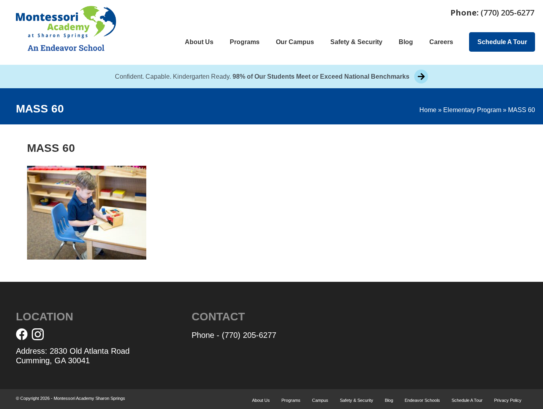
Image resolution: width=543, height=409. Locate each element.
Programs (245, 42)
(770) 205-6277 (507, 12)
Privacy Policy (508, 400)
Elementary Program (472, 110)
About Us (199, 42)
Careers (441, 42)
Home (427, 110)
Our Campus (295, 42)
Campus (320, 400)
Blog (406, 42)
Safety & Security (356, 42)
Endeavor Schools (422, 400)
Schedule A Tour (502, 42)
